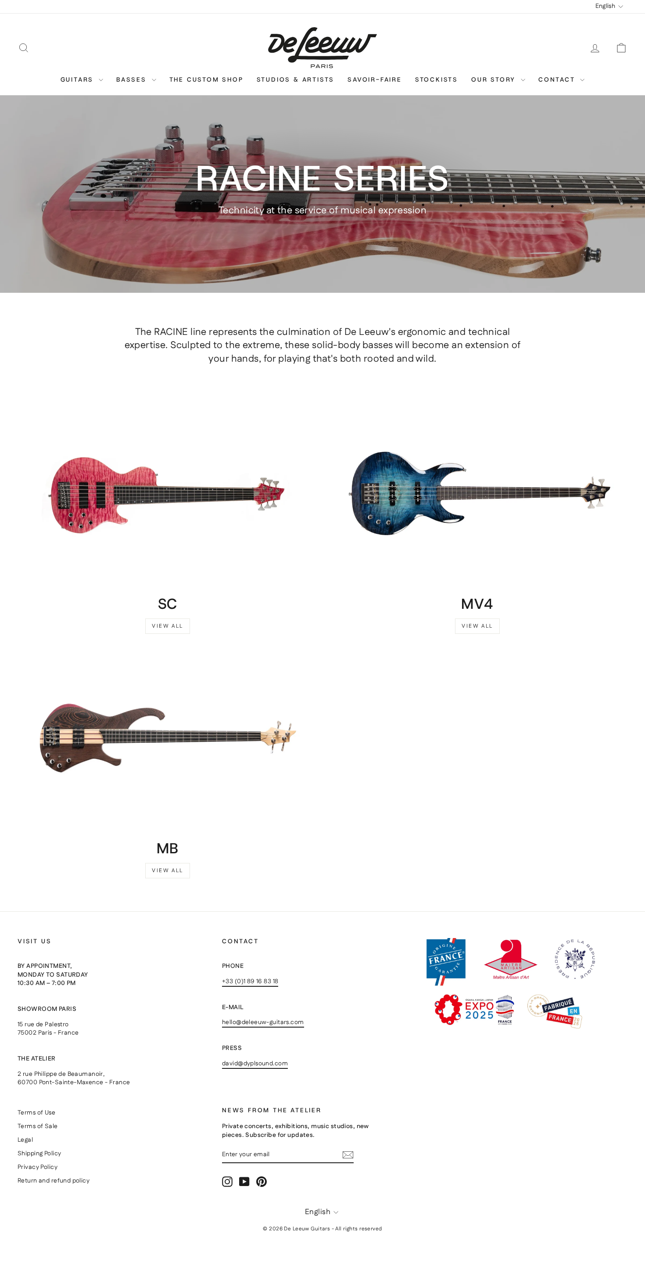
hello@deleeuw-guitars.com (263, 1022)
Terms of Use (36, 1112)
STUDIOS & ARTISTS (296, 79)
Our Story (495, 79)
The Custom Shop (206, 79)
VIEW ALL (167, 626)
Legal (25, 1140)
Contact (558, 79)
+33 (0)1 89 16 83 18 (250, 981)
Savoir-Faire (375, 79)
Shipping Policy (39, 1153)
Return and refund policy (54, 1180)
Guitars (79, 79)
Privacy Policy (37, 1167)
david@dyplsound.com (255, 1063)
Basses (133, 79)
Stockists (436, 79)
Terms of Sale (38, 1126)
